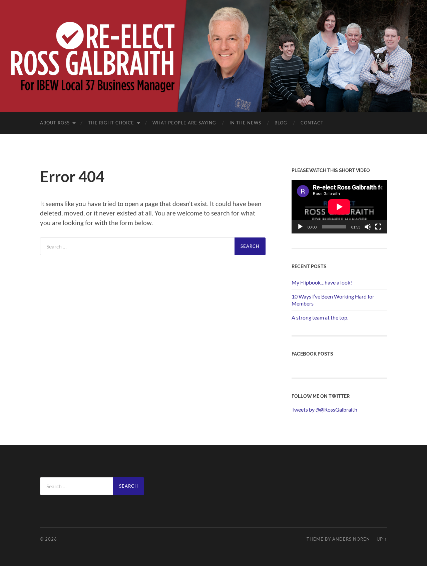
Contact (312, 122)
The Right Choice (111, 122)
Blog (281, 122)
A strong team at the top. (320, 317)
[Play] (300, 226)
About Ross (55, 122)
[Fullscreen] (378, 226)
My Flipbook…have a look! (322, 282)
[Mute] (367, 226)
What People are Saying (184, 122)
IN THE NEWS (245, 122)
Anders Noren (351, 539)
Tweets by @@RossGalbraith (324, 409)
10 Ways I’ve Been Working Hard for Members (333, 300)
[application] (339, 206)
